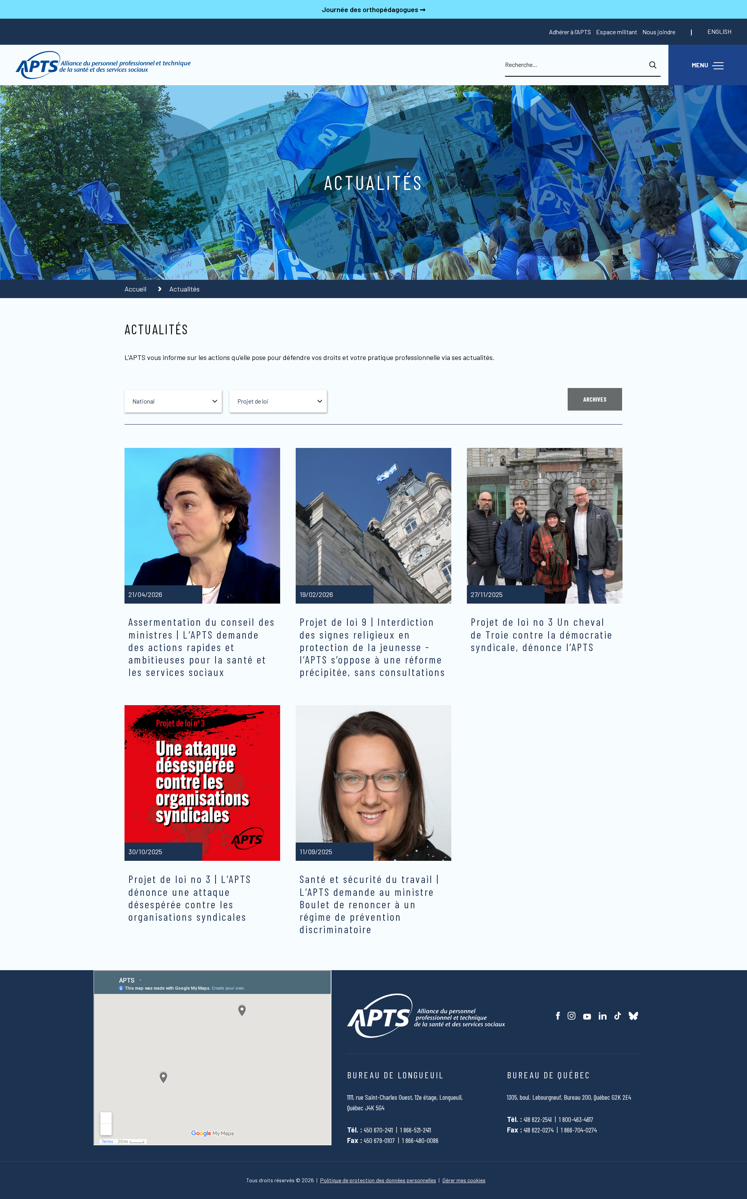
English (719, 31)
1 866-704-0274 (579, 1129)
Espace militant (616, 31)
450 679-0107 (379, 1140)
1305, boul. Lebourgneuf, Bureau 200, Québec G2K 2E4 (569, 1097)
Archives (595, 399)
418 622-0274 (539, 1129)
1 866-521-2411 (415, 1129)
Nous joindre (658, 31)
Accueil (136, 288)
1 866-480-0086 (420, 1140)
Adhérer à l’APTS (570, 31)
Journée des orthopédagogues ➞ (374, 9)
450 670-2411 (378, 1129)
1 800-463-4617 (576, 1119)
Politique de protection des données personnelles (378, 1180)
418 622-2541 (538, 1119)
